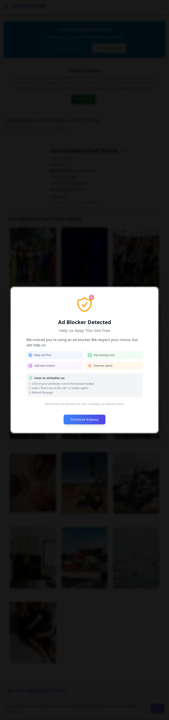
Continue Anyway (85, 419)
